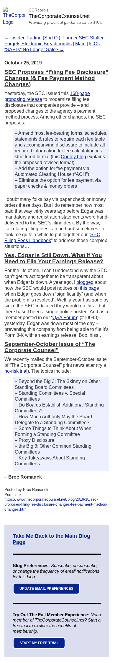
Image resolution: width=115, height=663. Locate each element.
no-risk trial (15, 371)
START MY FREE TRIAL (39, 643)
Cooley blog (73, 156)
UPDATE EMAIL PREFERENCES (46, 589)
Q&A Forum (64, 317)
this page (89, 288)
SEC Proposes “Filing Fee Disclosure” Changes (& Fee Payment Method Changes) (56, 78)
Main (80, 43)
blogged (84, 282)
